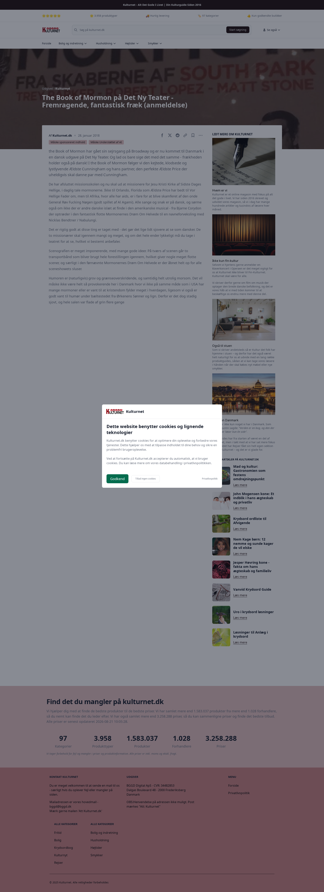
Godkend (117, 479)
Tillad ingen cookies (145, 478)
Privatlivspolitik (210, 478)
